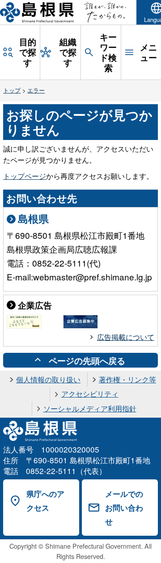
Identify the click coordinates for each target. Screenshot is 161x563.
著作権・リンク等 (127, 379)
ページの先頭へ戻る (87, 360)
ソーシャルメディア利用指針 (89, 408)
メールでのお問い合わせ (124, 507)
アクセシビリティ (90, 394)
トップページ (24, 176)
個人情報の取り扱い (48, 379)
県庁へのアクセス (45, 500)
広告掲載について (125, 337)
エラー (36, 90)
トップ (12, 90)
